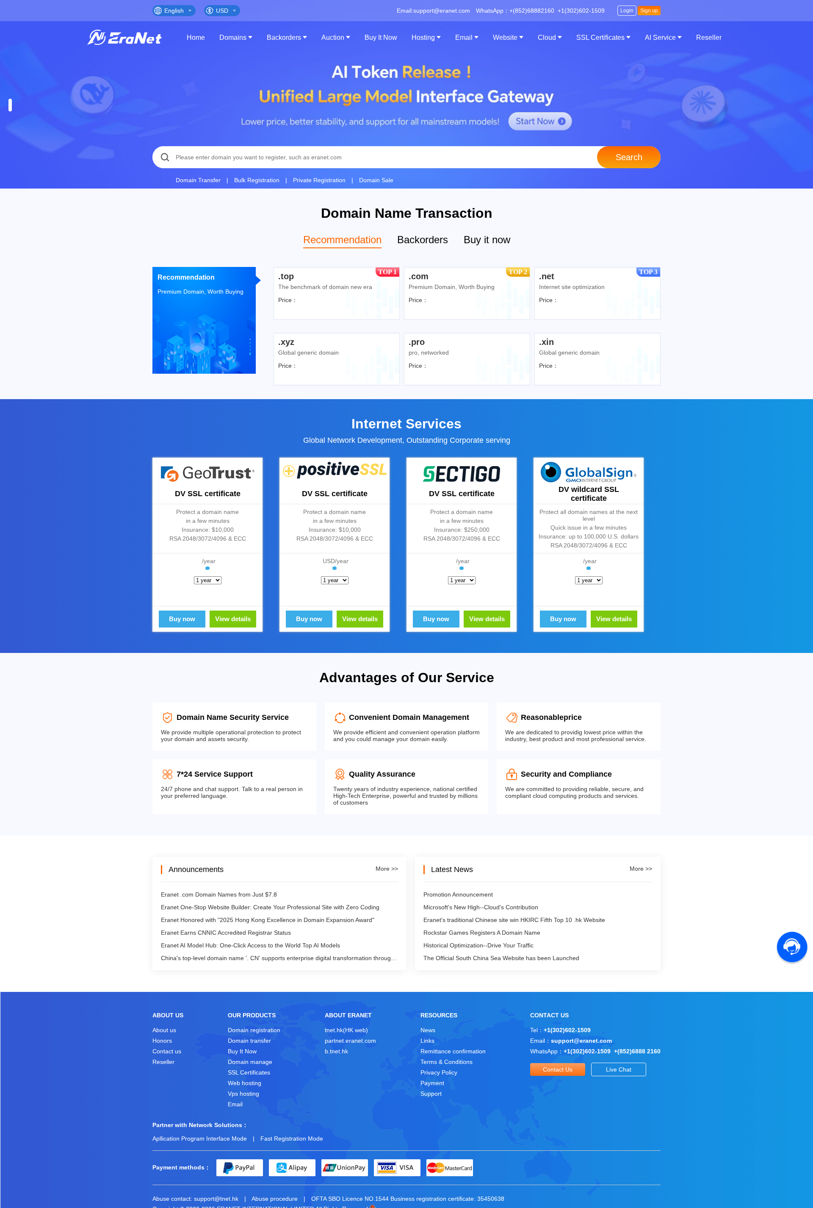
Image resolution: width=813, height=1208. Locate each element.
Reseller (709, 37)
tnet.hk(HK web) (346, 1030)
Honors (162, 1040)
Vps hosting (243, 1093)
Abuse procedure (275, 1198)
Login (626, 11)
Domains (232, 37)
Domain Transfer (198, 180)
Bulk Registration (256, 180)
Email (464, 37)
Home (196, 37)
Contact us (166, 1051)
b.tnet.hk (336, 1051)
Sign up (649, 11)
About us (164, 1030)
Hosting (423, 37)
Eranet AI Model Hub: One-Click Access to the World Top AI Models (250, 945)
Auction (332, 37)
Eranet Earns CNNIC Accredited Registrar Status (226, 932)
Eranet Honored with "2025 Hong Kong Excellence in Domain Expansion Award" (267, 919)
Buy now (182, 618)
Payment (432, 1083)
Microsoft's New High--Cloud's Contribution (480, 907)
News (427, 1030)
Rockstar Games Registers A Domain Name (481, 932)
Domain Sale (376, 180)
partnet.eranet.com (350, 1040)
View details (233, 618)
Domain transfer (249, 1040)
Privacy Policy (438, 1072)
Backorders (284, 37)
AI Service (660, 37)
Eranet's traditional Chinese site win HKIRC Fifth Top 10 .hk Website (514, 919)
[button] (10, 105)
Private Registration (319, 180)
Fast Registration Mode (291, 1138)
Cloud (547, 37)
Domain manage (250, 1061)
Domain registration (254, 1030)
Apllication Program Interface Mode (199, 1138)
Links (427, 1040)
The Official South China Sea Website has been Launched (501, 958)
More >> (387, 868)
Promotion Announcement (458, 894)
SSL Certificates (600, 37)
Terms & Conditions (446, 1061)
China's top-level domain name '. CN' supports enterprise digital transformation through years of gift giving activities (279, 958)
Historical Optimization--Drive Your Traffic (478, 945)
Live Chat (618, 1069)
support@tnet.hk (216, 1198)
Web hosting (244, 1083)
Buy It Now (381, 37)
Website (505, 37)
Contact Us (557, 1069)
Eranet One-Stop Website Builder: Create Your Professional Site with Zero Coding (270, 907)
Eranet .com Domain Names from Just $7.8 (219, 894)
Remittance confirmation (453, 1051)
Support (431, 1093)
